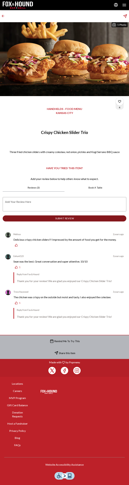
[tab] (33, 188)
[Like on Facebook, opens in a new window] (64, 370)
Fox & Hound (49, 392)
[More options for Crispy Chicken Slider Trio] (120, 101)
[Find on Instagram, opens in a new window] (77, 370)
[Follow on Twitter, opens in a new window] (52, 370)
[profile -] (116, 5)
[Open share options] (125, 16)
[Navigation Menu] (124, 5)
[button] (4, 16)
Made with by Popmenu (41, 362)
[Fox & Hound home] (18, 5)
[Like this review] (17, 245)
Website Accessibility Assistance (64, 464)
